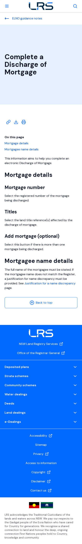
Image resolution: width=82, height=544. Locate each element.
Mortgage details (16, 143)
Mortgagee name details (22, 149)
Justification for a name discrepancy (50, 283)
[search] (75, 6)
